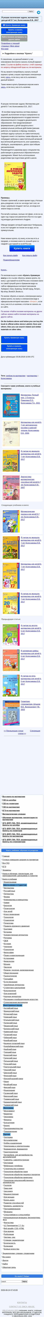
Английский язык (11, 1008)
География (8, 979)
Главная (5, 856)
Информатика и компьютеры (16, 900)
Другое (5, 1260)
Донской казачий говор (13, 1079)
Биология (8, 906)
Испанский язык (10, 1014)
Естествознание (10, 982)
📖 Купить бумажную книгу (14, 25)
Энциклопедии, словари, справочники (18, 1253)
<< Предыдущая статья (13, 731)
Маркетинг (8, 1114)
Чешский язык (10, 1070)
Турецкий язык (10, 1052)
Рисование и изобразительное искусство (21, 999)
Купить (4, 270)
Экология (8, 967)
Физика (7, 897)
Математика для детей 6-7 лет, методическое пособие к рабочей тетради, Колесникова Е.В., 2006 (31, 427)
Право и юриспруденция (14, 955)
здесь (8, 77)
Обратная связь (9, 1267)
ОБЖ (6, 941)
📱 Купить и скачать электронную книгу (14, 31)
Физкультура (9, 961)
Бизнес (7, 1126)
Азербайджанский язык (13, 1046)
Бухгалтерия (9, 1123)
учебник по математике (15, 376)
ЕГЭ (4, 867)
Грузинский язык (11, 1093)
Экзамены (6, 870)
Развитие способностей (14, 1203)
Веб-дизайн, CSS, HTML (14, 1228)
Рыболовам (9, 1234)
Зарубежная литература (14, 985)
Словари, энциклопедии (14, 1240)
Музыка (7, 964)
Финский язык (9, 1087)
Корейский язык (10, 1040)
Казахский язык (10, 1055)
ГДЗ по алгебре (9, 800)
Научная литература (12, 996)
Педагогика (8, 923)
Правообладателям (11, 260)
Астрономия (9, 958)
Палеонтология (10, 976)
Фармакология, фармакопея (16, 1149)
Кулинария (8, 1246)
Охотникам (8, 1163)
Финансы (8, 1120)
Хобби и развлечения (13, 1143)
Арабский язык (10, 1049)
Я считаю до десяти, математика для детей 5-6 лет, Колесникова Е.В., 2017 (31, 630)
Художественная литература (16, 935)
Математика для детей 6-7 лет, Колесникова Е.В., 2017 (31, 566)
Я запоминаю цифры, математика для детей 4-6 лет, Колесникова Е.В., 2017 (31, 655)
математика (32, 376)
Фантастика (9, 1223)
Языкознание (9, 1090)
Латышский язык (11, 1061)
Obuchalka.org (10, 1310)
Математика (9, 888)
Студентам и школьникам (14, 988)
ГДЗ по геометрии (10, 804)
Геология (8, 1185)
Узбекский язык (10, 1038)
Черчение (8, 947)
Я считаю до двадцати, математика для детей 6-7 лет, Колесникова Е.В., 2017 (31, 455)
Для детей (8, 911)
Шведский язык (10, 1073)
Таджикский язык (11, 1105)
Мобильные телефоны (13, 1166)
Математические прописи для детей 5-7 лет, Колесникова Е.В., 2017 (30, 516)
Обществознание (11, 973)
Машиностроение (11, 1194)
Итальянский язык (11, 1020)
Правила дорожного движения (17, 926)
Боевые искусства (11, 1249)
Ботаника (8, 932)
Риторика (8, 938)
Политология (9, 908)
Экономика (8, 1117)
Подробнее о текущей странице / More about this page (10, 46)
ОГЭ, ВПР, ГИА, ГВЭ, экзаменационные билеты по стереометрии (19, 841)
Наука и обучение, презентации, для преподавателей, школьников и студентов (20, 875)
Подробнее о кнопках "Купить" (19, 53)
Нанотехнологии (11, 1152)
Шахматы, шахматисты (13, 1206)
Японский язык (10, 1076)
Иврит (6, 1082)
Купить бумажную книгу (14, 338)
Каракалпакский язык (13, 1102)
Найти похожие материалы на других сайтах (14, 38)
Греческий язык (10, 1058)
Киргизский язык (10, 1096)
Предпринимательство (13, 1128)
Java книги (8, 1191)
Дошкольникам (10, 882)
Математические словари (13, 814)
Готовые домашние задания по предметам (20, 860)
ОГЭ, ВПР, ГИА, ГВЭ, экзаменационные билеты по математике (19, 835)
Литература (9, 894)
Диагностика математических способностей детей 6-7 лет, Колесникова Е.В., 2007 (31, 482)
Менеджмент (9, 1111)
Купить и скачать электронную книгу (14, 347)
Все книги (6, 1257)
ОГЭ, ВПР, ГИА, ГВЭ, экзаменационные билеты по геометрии (19, 830)
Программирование (12, 1209)
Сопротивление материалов (16, 1002)
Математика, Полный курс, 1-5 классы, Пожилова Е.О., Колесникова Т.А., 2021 (30, 399)
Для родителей (10, 994)
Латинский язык (10, 1023)
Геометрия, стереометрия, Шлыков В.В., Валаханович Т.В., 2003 (30, 706)
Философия (9, 952)
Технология (9, 917)
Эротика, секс (9, 1237)
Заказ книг (8, 1188)
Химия (6, 903)
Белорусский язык (11, 1029)
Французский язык (11, 1011)
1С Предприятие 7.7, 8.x (14, 1226)
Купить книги (22, 248)
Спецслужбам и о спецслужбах (17, 1215)
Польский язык (10, 1064)
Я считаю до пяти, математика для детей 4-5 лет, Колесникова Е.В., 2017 (31, 680)
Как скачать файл (10, 255)
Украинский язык (11, 1026)
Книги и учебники (9, 879)
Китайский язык (10, 1084)
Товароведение (10, 1131)
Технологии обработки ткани (16, 1172)
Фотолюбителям (10, 1140)
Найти (5, 1264)
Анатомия (8, 929)
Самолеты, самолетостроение (16, 1160)
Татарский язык (10, 1035)
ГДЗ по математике (11, 807)
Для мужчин (9, 1231)
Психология (9, 950)
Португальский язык (12, 1067)
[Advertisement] (14, 96)
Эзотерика (8, 1137)
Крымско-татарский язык (14, 1043)
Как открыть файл (29, 255)
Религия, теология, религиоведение (19, 970)
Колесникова (6, 378)
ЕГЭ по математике (11, 811)
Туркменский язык (11, 1099)
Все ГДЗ (5, 863)
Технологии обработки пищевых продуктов (22, 1175)
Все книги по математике (13, 797)
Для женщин (9, 1197)
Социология (9, 920)
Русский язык (9, 891)
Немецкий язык (10, 1017)
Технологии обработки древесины (18, 1177)
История (7, 944)
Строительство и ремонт (14, 1169)
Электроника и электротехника (17, 1146)
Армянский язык (10, 1032)
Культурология (10, 991)
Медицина (8, 1212)
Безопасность (9, 1243)
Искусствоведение (12, 914)
